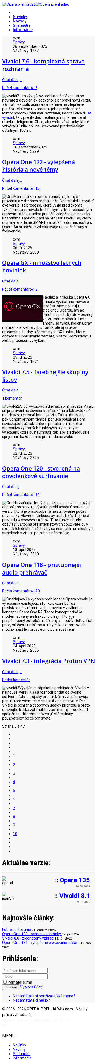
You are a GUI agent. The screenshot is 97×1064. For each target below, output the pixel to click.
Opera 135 (75, 880)
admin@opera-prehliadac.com (29, 1026)
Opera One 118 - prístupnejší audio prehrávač (41, 568)
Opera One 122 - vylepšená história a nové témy (38, 165)
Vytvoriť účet (31, 987)
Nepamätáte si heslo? (31, 1000)
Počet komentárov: (19, 88)
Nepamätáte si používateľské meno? (44, 996)
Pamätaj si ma (20, 982)
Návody (19, 21)
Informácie (23, 30)
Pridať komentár (16, 680)
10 (15, 834)
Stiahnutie (21, 25)
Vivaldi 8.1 (74, 896)
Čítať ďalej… (12, 79)
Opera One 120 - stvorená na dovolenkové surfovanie (41, 472)
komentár (12, 398)
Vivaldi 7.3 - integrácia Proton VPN (48, 661)
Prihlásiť (10, 987)
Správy (19, 42)
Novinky (20, 17)
